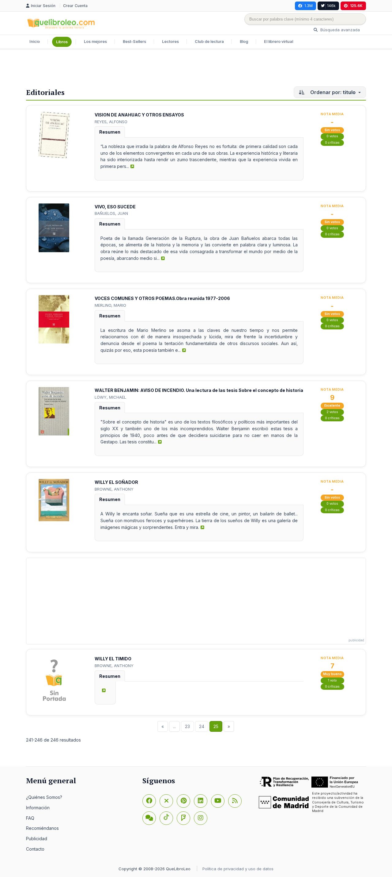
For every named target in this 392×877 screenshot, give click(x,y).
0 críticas (332, 143)
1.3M (308, 5)
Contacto (35, 849)
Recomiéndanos (42, 828)
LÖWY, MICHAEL (110, 397)
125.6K (356, 5)
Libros (62, 42)
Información (38, 807)
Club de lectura (209, 41)
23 (187, 726)
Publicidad (36, 838)
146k (331, 5)
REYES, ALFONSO (111, 121)
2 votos (332, 412)
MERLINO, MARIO (110, 305)
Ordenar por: (332, 92)
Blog (244, 41)
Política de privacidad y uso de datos (237, 868)
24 (201, 726)
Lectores (170, 41)
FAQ (30, 818)
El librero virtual (278, 41)
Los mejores (95, 41)
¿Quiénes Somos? (44, 797)
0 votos (332, 136)
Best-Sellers (134, 41)
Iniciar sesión (44, 5)
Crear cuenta (75, 5)
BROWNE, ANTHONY (114, 489)
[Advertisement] (196, 69)
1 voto (332, 680)
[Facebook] (149, 801)
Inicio (34, 41)
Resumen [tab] (109, 132)
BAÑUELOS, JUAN (111, 213)
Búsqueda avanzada (339, 29)
